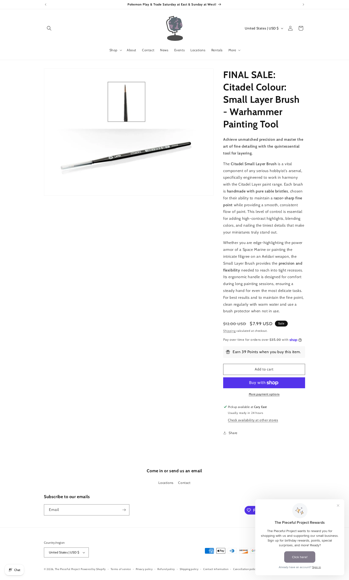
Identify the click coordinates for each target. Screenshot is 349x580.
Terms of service (121, 569)
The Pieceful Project (67, 569)
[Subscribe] (124, 509)
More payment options (264, 394)
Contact (184, 483)
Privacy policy (144, 569)
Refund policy (166, 569)
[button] (49, 28)
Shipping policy (189, 569)
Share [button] (233, 433)
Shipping (229, 330)
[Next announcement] (303, 4)
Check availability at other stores (253, 420)
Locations (165, 483)
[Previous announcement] (45, 4)
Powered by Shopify (93, 569)
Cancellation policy (245, 569)
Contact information (215, 569)
